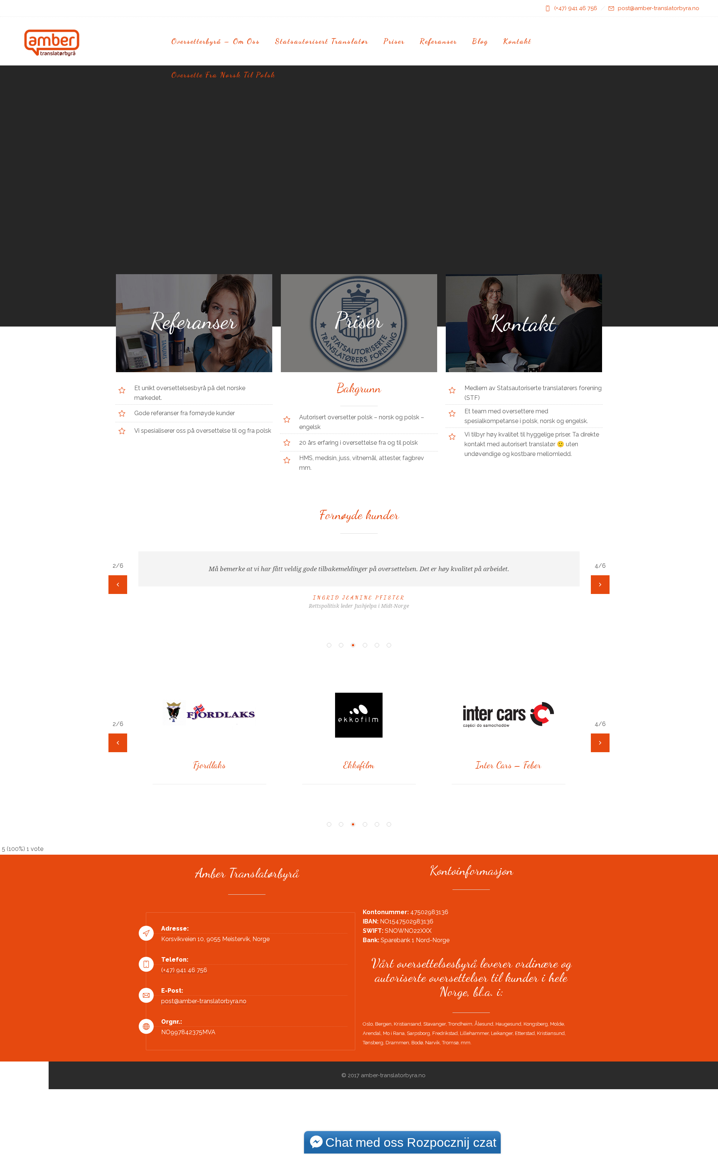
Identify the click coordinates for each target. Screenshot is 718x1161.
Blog (480, 41)
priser (562, 434)
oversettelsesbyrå (181, 388)
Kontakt (517, 41)
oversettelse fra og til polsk (380, 442)
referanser (165, 413)
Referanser (438, 41)
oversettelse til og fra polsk (234, 430)
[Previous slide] (117, 584)
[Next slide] (600, 584)
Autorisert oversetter (327, 417)
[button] (329, 645)
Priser (394, 41)
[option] (359, 575)
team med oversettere (503, 411)
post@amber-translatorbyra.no (658, 8)
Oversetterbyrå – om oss (215, 41)
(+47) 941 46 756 (575, 8)
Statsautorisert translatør (321, 41)
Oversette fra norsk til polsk (223, 74)
